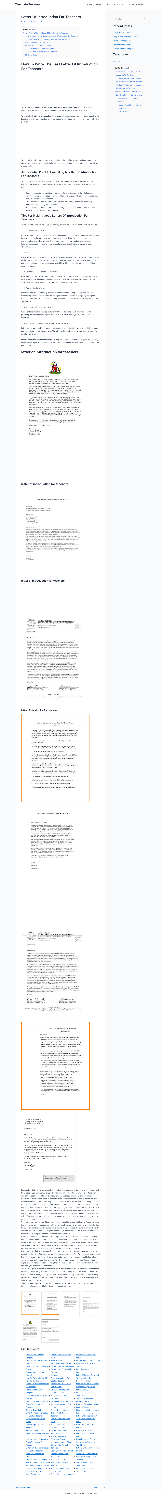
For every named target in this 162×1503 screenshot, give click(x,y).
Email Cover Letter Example (88, 1360)
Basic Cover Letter (84, 1430)
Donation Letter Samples (86, 1439)
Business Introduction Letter (37, 1465)
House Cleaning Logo (122, 41)
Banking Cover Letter (34, 1430)
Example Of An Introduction (87, 1404)
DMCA (107, 4)
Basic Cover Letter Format (62, 1451)
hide (34, 29)
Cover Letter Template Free (62, 1366)
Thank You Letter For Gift (87, 1454)
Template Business (28, 4)
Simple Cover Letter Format (37, 1462)
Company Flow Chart (122, 45)
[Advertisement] (39, 88)
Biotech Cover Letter (85, 1468)
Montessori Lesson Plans (61, 1442)
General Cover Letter (34, 1410)
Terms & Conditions (137, 4)
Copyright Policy (94, 4)
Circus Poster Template (122, 33)
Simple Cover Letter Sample (62, 1474)
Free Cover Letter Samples (87, 1384)
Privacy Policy (120, 4)
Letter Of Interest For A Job (87, 1375)
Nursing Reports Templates (124, 49)
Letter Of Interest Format (86, 1416)
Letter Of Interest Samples (37, 1439)
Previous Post (23, 1487)
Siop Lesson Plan (83, 1471)
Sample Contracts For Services (126, 37)
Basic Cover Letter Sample (37, 1401)
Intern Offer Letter (83, 1407)
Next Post (99, 1487)
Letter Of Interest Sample (36, 1459)
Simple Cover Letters (60, 1410)
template (116, 61)
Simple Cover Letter (59, 1459)
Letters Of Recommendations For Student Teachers (60, 1378)
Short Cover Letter (33, 1474)
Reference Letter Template (62, 1401)
